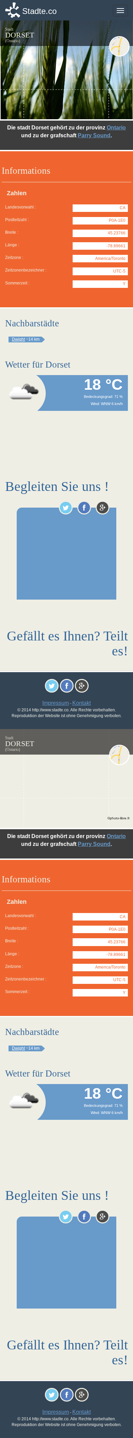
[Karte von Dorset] (119, 46)
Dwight (18, 339)
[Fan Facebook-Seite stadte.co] (84, 507)
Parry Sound (94, 135)
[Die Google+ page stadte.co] (102, 507)
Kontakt (81, 703)
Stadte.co (39, 11)
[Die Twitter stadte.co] (66, 507)
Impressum (55, 703)
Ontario (116, 127)
